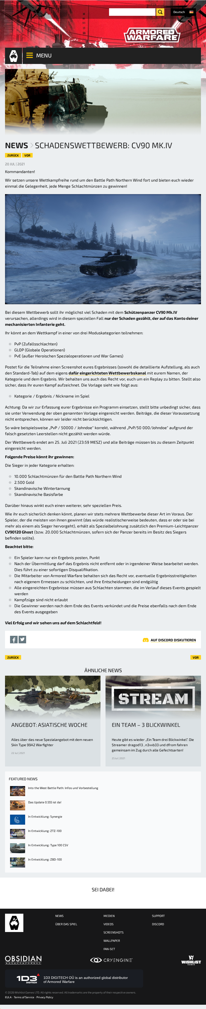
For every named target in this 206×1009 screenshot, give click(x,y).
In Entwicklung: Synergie (45, 816)
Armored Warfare (14, 923)
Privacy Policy (44, 997)
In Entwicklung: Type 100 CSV (48, 845)
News (16, 145)
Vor (27, 155)
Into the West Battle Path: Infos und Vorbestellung (63, 788)
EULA (8, 997)
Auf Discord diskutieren (173, 640)
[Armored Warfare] (152, 35)
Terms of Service (24, 997)
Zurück (13, 155)
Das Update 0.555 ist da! (44, 802)
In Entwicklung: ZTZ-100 (45, 830)
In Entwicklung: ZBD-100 (45, 859)
